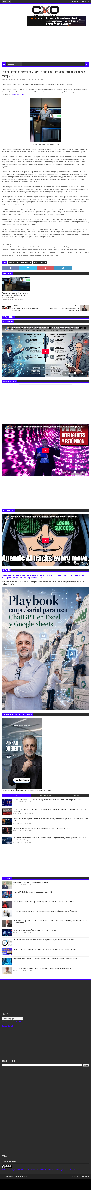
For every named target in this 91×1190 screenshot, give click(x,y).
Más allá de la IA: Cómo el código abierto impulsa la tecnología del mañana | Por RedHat (43, 901)
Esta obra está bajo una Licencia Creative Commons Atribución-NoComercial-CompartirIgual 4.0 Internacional (39, 1169)
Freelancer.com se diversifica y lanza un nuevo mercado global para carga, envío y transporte (15, 295)
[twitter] (75, 1)
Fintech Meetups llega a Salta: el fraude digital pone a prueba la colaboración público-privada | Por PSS (48, 800)
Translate (18, 1021)
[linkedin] (72, 1)
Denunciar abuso (9, 1026)
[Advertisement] (45, 45)
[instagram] (80, 1)
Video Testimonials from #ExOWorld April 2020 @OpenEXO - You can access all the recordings (45, 949)
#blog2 (11, 262)
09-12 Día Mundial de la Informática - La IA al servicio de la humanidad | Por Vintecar (42, 968)
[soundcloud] (85, 1)
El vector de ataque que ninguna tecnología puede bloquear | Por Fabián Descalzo (41, 828)
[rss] (88, 1)
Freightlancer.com (18, 94)
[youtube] (83, 1)
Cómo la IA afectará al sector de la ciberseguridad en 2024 (33, 892)
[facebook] (78, 1)
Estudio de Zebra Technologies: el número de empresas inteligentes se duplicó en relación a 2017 (46, 940)
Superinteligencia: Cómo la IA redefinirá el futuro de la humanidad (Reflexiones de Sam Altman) (45, 959)
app (17, 262)
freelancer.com (26, 262)
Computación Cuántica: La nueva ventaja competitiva (31, 882)
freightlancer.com (40, 262)
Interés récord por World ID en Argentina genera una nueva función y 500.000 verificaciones (45, 911)
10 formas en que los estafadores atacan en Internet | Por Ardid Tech (37, 930)
